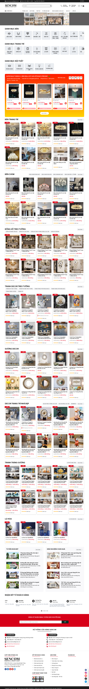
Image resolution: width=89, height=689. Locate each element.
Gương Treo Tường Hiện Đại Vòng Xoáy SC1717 (60, 368)
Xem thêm (80, 119)
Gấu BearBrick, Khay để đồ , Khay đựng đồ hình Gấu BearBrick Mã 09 (44, 451)
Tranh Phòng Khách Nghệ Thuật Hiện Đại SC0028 (28, 506)
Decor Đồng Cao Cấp (64, 403)
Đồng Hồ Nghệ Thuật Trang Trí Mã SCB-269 (28, 251)
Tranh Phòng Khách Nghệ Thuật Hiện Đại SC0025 (60, 482)
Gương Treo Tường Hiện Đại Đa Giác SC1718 (44, 368)
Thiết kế (38, 11)
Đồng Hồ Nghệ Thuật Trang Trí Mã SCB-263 (44, 275)
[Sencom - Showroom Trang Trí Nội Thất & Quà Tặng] (12, 5)
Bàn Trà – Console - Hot (12, 80)
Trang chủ (25, 11)
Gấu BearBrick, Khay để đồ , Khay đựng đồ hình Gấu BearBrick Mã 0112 (12, 423)
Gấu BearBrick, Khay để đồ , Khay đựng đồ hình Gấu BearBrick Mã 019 (28, 451)
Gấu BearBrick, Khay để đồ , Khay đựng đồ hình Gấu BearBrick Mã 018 (12, 451)
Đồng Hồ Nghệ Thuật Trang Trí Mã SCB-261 (76, 275)
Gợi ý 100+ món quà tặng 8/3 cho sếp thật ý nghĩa (70, 573)
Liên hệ (74, 11)
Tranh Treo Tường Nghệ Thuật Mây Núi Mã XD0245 (44, 338)
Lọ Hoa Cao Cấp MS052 (43, 537)
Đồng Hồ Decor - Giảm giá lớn (47, 78)
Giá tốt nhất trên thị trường (13, 78)
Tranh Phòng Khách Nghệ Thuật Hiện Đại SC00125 (76, 506)
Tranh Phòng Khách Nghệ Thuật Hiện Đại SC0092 (60, 506)
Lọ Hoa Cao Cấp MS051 (59, 537)
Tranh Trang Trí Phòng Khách (42, 288)
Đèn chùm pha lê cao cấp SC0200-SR (76, 138)
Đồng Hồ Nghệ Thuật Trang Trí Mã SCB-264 (28, 275)
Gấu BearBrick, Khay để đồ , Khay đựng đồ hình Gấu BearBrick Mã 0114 (60, 423)
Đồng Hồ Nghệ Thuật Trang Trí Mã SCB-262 (60, 275)
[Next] (82, 95)
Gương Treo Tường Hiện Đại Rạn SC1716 (76, 368)
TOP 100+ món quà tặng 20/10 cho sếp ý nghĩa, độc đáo (71, 583)
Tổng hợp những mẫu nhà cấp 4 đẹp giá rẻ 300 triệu (29, 553)
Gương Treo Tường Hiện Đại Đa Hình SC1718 (28, 368)
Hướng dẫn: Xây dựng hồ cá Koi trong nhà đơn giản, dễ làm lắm (29, 563)
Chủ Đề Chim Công (71, 462)
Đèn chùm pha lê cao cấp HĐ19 (44, 218)
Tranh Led (20, 291)
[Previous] (6, 95)
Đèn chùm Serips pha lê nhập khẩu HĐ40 (75, 163)
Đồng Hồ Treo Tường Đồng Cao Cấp (40, 231)
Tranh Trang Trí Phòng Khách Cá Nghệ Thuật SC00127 (11, 507)
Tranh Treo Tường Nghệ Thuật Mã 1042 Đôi (75, 338)
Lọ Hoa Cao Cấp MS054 (11, 537)
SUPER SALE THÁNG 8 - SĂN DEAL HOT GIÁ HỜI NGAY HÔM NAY (27, 76)
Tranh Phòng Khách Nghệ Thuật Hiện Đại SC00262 (76, 482)
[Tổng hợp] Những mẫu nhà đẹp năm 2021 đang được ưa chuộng (29, 573)
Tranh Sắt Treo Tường (11, 288)
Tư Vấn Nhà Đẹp (46, 11)
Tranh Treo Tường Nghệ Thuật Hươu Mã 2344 (11, 338)
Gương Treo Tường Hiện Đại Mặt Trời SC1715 (12, 392)
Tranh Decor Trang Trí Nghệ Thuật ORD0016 (75, 310)
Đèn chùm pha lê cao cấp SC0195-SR (60, 138)
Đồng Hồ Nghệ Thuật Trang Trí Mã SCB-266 (76, 251)
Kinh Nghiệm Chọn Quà (57, 11)
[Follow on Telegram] (15, 668)
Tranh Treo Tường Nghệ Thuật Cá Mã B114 (27, 338)
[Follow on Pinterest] (10, 668)
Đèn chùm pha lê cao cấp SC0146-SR (28, 138)
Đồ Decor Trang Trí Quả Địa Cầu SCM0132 (44, 423)
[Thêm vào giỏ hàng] (20, 103)
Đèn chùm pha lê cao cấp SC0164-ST (28, 193)
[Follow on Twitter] (8, 668)
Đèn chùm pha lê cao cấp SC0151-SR (60, 218)
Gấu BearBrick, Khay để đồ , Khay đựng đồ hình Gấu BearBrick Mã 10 (60, 451)
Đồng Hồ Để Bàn (55, 231)
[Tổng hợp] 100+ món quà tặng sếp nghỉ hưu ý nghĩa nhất (71, 553)
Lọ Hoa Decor (72, 519)
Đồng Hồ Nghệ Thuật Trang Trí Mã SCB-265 (12, 275)
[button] (82, 5)
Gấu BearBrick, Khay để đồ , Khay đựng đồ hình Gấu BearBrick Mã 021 (76, 451)
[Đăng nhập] (79, 6)
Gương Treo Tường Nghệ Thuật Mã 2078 (12, 368)
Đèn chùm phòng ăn (46, 174)
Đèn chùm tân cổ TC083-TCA (44, 138)
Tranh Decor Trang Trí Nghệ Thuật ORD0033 (11, 310)
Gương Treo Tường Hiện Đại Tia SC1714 (28, 392)
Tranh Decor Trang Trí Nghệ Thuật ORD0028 (27, 310)
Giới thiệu (32, 11)
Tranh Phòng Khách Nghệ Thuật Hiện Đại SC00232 (12, 482)
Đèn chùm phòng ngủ (34, 174)
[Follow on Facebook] (6, 668)
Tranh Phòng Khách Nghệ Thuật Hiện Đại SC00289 (44, 482)
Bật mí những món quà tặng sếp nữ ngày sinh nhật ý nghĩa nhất (71, 563)
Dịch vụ (68, 11)
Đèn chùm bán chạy (58, 174)
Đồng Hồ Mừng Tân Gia (11, 231)
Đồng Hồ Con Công (24, 231)
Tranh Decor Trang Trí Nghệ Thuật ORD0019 (59, 310)
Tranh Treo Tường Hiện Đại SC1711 (76, 392)
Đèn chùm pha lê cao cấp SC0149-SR (12, 163)
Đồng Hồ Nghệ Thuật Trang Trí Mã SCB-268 (44, 251)
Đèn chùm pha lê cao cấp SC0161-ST (12, 193)
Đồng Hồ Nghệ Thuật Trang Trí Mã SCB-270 (12, 251)
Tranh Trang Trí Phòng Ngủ (58, 288)
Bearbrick (73, 403)
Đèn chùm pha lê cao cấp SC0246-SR (12, 138)
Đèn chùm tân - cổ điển (70, 174)
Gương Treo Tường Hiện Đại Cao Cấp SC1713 (44, 392)
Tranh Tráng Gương (11, 291)
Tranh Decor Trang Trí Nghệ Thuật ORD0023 (43, 310)
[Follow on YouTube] (12, 668)
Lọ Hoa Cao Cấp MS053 (27, 537)
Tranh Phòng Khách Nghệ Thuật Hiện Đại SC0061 (44, 506)
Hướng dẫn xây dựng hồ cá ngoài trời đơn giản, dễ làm (29, 583)
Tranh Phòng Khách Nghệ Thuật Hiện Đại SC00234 (28, 482)
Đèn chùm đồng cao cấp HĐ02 (60, 163)
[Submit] (51, 6)
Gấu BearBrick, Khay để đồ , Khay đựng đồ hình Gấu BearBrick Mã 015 (76, 423)
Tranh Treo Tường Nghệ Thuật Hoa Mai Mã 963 (59, 338)
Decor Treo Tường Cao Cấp (50, 403)
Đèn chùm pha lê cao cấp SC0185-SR (28, 163)
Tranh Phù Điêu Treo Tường (26, 288)
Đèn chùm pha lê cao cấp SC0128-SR (44, 163)
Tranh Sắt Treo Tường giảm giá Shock (30, 78)
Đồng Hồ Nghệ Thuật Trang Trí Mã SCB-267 (60, 251)
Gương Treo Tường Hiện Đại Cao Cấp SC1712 (60, 392)
